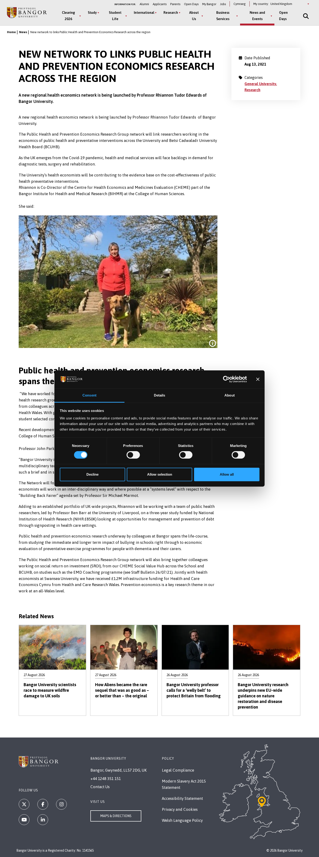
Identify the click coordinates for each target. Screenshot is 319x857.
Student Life (115, 16)
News (23, 32)
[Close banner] (257, 379)
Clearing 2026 (68, 16)
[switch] (133, 455)
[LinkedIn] (42, 819)
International (144, 12)
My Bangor (209, 4)
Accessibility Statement (182, 798)
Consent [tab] (89, 395)
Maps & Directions (115, 816)
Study (92, 12)
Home (11, 32)
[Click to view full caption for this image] (212, 343)
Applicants (160, 4)
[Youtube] (24, 819)
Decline (92, 474)
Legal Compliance (178, 770)
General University (260, 84)
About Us (194, 16)
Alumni (144, 4)
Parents (175, 4)
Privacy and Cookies (180, 809)
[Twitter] (24, 804)
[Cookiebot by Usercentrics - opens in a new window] (226, 379)
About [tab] (229, 395)
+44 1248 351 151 (105, 778)
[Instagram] (61, 804)
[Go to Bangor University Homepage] (27, 12)
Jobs (223, 4)
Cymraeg (240, 3)
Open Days (191, 4)
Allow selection (159, 474)
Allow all (227, 474)
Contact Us (100, 786)
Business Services (222, 16)
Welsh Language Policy (182, 820)
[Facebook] (42, 804)
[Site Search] (305, 16)
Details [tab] (159, 395)
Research (170, 12)
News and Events (257, 16)
